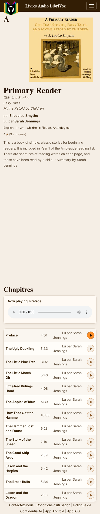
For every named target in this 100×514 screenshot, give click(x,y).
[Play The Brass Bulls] (90, 481)
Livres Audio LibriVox (45, 6)
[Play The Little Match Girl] (90, 375)
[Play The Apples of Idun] (90, 402)
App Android (54, 511)
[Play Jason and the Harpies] (90, 468)
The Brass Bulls (18, 482)
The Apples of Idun (20, 402)
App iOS (73, 511)
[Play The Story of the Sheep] (90, 442)
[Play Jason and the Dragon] (90, 495)
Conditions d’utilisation (53, 505)
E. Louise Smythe (24, 116)
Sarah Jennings (27, 121)
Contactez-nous (21, 505)
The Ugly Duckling (20, 348)
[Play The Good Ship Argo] (90, 455)
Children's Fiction (39, 127)
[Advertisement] (50, 228)
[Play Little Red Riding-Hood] (90, 388)
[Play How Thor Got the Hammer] (90, 415)
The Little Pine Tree (21, 362)
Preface (12, 335)
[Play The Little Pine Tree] (90, 362)
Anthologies (61, 127)
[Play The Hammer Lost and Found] (90, 428)
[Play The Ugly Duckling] (90, 348)
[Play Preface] (90, 335)
